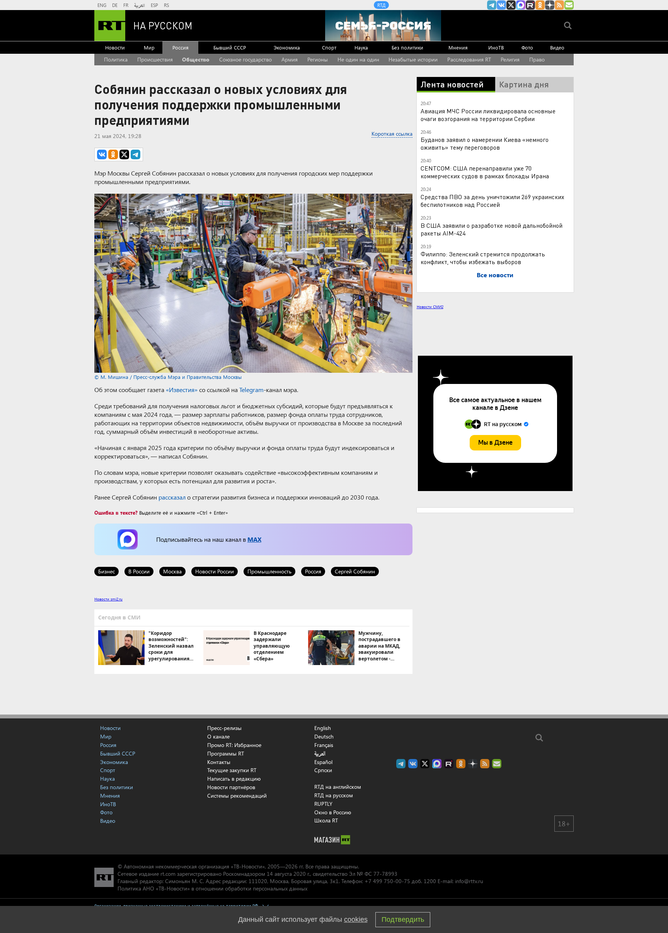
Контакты (218, 762)
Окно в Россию (332, 812)
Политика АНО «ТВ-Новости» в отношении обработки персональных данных (212, 888)
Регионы (317, 59)
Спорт (329, 47)
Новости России (214, 571)
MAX (254, 539)
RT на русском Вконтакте (501, 5)
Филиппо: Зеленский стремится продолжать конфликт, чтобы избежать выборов (483, 258)
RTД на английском (337, 786)
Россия (180, 47)
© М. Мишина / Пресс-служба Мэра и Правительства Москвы (168, 377)
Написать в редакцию (234, 778)
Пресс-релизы (224, 728)
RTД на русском (333, 795)
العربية (139, 5)
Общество (196, 59)
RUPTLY (323, 803)
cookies (356, 919)
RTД (381, 5)
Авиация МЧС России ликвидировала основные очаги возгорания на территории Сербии (488, 115)
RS (166, 5)
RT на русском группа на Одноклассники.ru (540, 5)
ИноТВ (496, 47)
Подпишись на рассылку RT (569, 5)
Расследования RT (469, 59)
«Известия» (182, 389)
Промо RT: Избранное (234, 745)
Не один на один (358, 59)
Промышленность (269, 571)
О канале (218, 736)
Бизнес (106, 571)
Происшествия (155, 59)
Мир (149, 47)
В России (139, 571)
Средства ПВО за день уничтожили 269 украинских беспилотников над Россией (492, 200)
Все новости (495, 275)
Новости (115, 47)
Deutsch (324, 737)
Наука (361, 47)
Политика (116, 59)
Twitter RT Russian (511, 5)
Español (323, 762)
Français (323, 745)
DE (115, 5)
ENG (101, 5)
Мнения (458, 47)
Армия (289, 59)
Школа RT (326, 820)
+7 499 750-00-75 (387, 881)
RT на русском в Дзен (549, 5)
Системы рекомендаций (237, 795)
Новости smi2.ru (108, 599)
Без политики (407, 47)
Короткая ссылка (391, 133)
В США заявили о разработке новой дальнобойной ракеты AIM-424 (491, 229)
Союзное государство (245, 59)
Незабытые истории (413, 59)
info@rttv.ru (469, 881)
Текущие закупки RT (231, 770)
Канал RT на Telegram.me (491, 5)
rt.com (168, 873)
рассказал (172, 497)
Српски (323, 770)
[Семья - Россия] (383, 25)
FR (125, 5)
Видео (557, 47)
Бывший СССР (229, 47)
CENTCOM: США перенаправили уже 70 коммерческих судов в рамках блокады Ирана (485, 172)
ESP (154, 5)
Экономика (287, 47)
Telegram (251, 389)
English (322, 728)
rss (559, 5)
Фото (527, 47)
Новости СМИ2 (430, 306)
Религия (510, 59)
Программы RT (225, 753)
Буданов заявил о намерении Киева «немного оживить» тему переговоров (485, 143)
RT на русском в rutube (530, 5)
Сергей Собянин (355, 571)
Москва (172, 571)
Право (537, 59)
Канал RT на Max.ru (520, 5)
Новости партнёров (231, 787)
